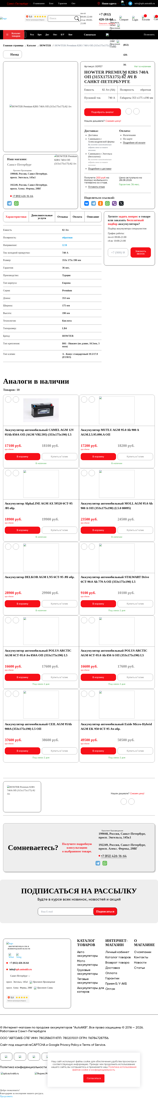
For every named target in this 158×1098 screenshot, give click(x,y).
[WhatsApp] (107, 203)
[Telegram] (93, 203)
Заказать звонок (140, 252)
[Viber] (114, 203)
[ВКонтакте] (86, 203)
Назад (14, 54)
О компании (39, 3)
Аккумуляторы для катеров (90, 989)
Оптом (110, 989)
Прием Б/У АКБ (116, 983)
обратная (67, 237)
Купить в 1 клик (59, 456)
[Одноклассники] (100, 203)
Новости (140, 962)
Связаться (90, 34)
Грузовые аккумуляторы (87, 971)
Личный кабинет (117, 952)
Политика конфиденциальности (23, 1067)
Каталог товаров (16, 34)
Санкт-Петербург (19, 164)
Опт (73, 3)
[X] (121, 203)
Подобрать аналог (102, 112)
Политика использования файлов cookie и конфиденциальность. (104, 1068)
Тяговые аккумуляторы (87, 980)
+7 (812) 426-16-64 (106, 16)
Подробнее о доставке (99, 168)
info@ (20, 969)
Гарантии (62, 3)
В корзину (22, 456)
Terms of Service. (94, 1045)
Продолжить (6, 1096)
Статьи (139, 968)
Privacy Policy (69, 1045)
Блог (51, 3)
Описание (93, 216)
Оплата (77, 216)
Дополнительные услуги (42, 217)
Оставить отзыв (96, 186)
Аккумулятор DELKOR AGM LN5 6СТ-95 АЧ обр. (40, 577)
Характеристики (16, 216)
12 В (64, 245)
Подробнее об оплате (134, 142)
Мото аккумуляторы (87, 963)
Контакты (141, 957)
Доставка (112, 968)
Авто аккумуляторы (87, 954)
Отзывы (62, 216)
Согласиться (94, 1078)
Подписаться (105, 911)
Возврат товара (117, 962)
